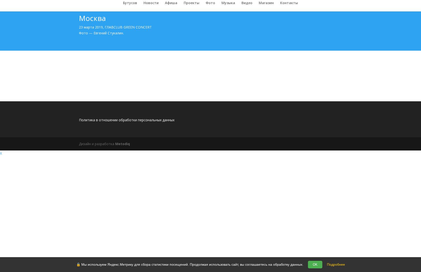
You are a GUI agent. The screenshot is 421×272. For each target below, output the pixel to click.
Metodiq (122, 143)
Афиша (171, 3)
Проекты (191, 3)
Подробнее (336, 264)
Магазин (266, 3)
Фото (210, 3)
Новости (151, 3)
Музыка (228, 3)
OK (315, 264)
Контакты (289, 3)
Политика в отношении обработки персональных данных (126, 120)
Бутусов (130, 3)
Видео (246, 3)
